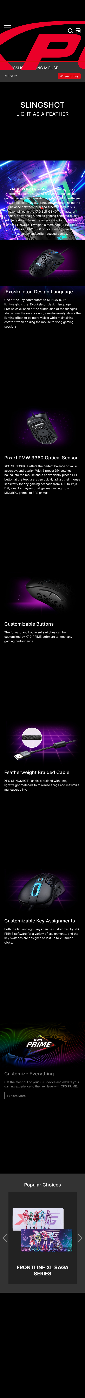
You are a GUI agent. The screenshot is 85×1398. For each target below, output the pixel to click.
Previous (7, 1238)
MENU (10, 76)
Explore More (16, 1095)
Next (77, 1238)
